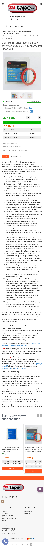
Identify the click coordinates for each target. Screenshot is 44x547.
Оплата (4, 511)
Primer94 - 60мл (7, 368)
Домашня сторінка (7, 31)
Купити (7, 122)
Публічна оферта (7, 516)
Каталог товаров (15, 26)
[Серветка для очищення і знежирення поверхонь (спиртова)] (12, 434)
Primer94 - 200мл (20, 368)
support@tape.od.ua (19, 19)
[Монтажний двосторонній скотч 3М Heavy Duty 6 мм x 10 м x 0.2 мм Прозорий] (14, 95)
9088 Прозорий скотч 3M (11, 34)
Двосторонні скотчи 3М (23, 31)
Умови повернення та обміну (9, 519)
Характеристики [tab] (15, 156)
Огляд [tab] (5, 156)
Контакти (27, 513)
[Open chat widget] (40, 489)
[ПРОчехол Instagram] (2, 501)
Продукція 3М (28, 511)
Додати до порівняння (13, 146)
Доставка (5, 513)
